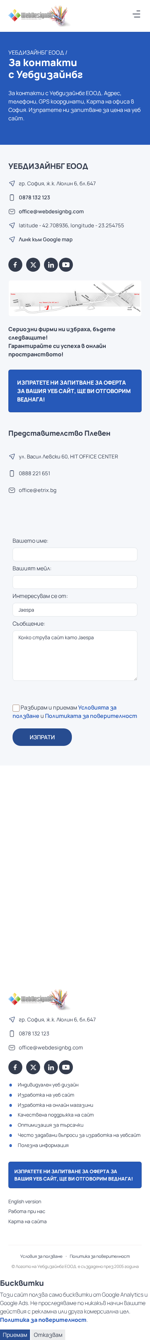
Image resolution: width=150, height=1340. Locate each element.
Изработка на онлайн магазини (55, 1105)
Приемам (15, 1335)
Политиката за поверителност (91, 716)
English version (24, 1201)
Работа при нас (26, 1211)
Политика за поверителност (100, 1256)
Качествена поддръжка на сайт (56, 1114)
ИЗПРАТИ (42, 737)
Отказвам (48, 1335)
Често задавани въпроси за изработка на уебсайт (79, 1135)
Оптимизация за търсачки (50, 1124)
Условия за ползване (41, 1256)
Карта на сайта (27, 1221)
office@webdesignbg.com (51, 211)
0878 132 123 (34, 197)
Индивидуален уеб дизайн (48, 1084)
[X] (33, 265)
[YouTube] (66, 265)
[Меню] (137, 14)
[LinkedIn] (51, 265)
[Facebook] (15, 265)
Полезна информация (43, 1145)
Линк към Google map (46, 239)
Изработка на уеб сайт (46, 1094)
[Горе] (138, 1330)
